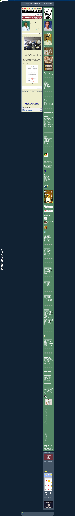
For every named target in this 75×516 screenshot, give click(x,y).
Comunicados (46, 87)
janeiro (45, 421)
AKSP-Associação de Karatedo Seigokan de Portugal (37, 3)
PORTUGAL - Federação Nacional (48, 320)
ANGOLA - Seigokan (47, 235)
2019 (45, 433)
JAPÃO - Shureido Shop (47, 302)
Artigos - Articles (46, 81)
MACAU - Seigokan (46, 310)
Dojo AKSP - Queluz (47, 180)
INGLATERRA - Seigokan (47, 271)
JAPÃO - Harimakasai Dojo (47, 288)
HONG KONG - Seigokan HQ (48, 268)
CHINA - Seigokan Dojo (47, 254)
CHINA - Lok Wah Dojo (47, 253)
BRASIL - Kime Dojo (47, 240)
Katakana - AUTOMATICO (47, 364)
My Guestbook (45, 188)
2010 (45, 412)
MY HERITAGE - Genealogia (48, 377)
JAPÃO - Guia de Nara (47, 287)
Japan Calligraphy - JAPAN (47, 361)
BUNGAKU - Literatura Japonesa (48, 344)
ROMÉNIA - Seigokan (47, 321)
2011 (45, 413)
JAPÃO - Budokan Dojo (47, 281)
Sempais (45, 142)
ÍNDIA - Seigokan (46, 269)
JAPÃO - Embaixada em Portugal (48, 362)
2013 (45, 415)
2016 (45, 418)
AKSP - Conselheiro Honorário (48, 74)
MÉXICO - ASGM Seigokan (48, 311)
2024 (45, 438)
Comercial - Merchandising (47, 86)
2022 (45, 436)
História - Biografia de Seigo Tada (48, 124)
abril (45, 424)
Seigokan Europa (46, 139)
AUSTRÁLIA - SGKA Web (47, 237)
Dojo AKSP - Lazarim (47, 179)
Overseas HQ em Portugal (47, 138)
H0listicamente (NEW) (47, 357)
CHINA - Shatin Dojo (47, 255)
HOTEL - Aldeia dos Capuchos (48, 359)
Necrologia (45, 137)
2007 (45, 409)
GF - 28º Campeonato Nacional (48, 95)
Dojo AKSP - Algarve (47, 178)
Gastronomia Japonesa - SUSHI (48, 356)
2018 (45, 420)
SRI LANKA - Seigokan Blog (48, 323)
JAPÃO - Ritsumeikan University (48, 299)
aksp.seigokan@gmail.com (49, 165)
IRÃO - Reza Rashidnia (47, 272)
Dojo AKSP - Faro (46, 175)
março (45, 423)
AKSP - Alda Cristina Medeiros (48, 339)
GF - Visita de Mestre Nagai (47, 119)
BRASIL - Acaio (46, 238)
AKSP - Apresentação (47, 73)
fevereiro (45, 422)
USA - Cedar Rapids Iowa (47, 324)
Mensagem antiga (39, 91)
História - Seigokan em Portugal (48, 128)
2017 (45, 419)
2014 (45, 416)
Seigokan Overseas (46, 140)
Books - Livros (46, 82)
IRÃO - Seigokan (46, 273)
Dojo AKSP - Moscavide (47, 181)
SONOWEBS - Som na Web (48, 389)
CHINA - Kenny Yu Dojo (47, 252)
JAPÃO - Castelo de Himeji (47, 283)
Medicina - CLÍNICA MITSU (47, 375)
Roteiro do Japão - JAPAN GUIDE (48, 387)
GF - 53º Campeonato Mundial (48, 103)
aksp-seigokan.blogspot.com (48, 166)
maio (45, 425)
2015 (45, 417)
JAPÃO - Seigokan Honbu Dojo (48, 300)
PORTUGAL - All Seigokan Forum (48, 319)
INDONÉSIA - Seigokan (48, 270)
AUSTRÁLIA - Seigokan (47, 236)
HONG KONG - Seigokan (47, 267)
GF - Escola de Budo (47, 105)
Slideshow (45, 143)
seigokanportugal (49, 406)
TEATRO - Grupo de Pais (47, 391)
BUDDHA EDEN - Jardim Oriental (48, 343)
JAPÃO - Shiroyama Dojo (47, 301)
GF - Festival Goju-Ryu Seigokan (48, 112)
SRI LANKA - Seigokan (47, 322)
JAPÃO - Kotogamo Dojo (47, 295)
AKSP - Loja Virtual (46, 340)
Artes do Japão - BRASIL (47, 342)
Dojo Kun (45, 88)
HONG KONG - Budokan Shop (48, 266)
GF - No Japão (46, 116)
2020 (45, 434)
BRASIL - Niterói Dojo (47, 241)
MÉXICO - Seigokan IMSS (48, 313)
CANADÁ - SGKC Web (47, 248)
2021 (45, 435)
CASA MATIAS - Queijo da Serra (48, 345)
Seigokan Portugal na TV (47, 141)
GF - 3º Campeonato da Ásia (48, 100)
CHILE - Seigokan (46, 249)
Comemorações (46, 85)
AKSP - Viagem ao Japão (47, 341)
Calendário (45, 83)
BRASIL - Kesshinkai (47, 239)
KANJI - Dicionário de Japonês (48, 363)
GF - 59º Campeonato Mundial (48, 104)
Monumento (45, 136)
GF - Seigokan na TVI (47, 118)
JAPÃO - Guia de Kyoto (47, 286)
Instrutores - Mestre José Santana (48, 132)
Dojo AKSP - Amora (46, 176)
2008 (45, 410)
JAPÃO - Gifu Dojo (46, 284)
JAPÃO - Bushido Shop (47, 282)
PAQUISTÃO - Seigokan (48, 314)
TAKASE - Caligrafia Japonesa (48, 390)
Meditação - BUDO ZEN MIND (48, 376)
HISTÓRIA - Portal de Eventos (48, 358)
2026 (45, 440)
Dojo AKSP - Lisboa (46, 177)
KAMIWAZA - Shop (46, 309)
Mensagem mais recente (25, 91)
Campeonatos (46, 84)
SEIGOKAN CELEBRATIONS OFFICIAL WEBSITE (32, 104)
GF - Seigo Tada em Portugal (48, 117)
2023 (45, 437)
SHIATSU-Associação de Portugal (48, 388)
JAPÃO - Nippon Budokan (47, 297)
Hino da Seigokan (46, 121)
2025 (45, 439)
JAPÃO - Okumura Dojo (47, 298)
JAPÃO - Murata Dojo (47, 296)
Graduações (45, 120)
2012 (45, 414)
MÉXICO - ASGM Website (48, 312)
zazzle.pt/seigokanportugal (48, 167)
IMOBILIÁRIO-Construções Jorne (48, 360)
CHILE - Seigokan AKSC (47, 250)
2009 (45, 411)
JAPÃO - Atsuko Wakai (47, 280)
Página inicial (33, 91)
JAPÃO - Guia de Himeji (47, 285)
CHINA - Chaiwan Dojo (47, 251)
